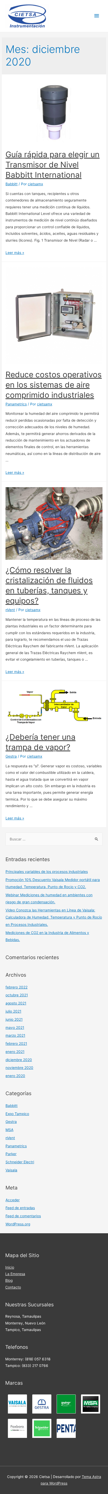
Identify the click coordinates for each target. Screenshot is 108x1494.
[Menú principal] (97, 15)
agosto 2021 (16, 1003)
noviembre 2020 (19, 1068)
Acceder (13, 1200)
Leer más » (15, 253)
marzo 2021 (15, 1035)
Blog (9, 1280)
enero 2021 (15, 1052)
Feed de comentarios (23, 1216)
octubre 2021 (17, 995)
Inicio (9, 1267)
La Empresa (15, 1274)
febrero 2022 (17, 987)
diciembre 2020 (19, 1060)
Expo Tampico (17, 1114)
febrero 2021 (16, 1043)
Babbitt (12, 184)
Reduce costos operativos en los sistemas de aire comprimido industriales (54, 385)
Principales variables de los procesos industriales (47, 872)
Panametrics (16, 404)
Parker (11, 1154)
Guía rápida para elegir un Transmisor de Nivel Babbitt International (53, 165)
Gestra (11, 756)
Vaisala (11, 1170)
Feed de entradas (20, 1208)
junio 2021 (14, 1019)
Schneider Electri (20, 1162)
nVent (10, 610)
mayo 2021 (15, 1027)
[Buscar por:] (54, 839)
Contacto (13, 1287)
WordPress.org (18, 1224)
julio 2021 (13, 1011)
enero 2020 (15, 1076)
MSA (9, 1130)
